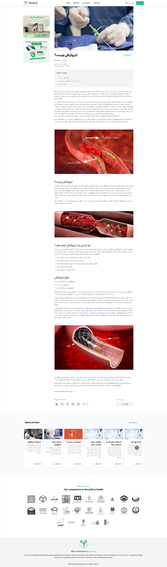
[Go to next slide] (137, 448)
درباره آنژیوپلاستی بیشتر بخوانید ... (93, 308)
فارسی (132, 3)
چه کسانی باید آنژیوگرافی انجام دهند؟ (68, 81)
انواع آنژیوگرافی (62, 84)
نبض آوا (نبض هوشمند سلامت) (63, 391)
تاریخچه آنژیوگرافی (119, 119)
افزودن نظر (125, 404)
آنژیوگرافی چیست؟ (63, 78)
